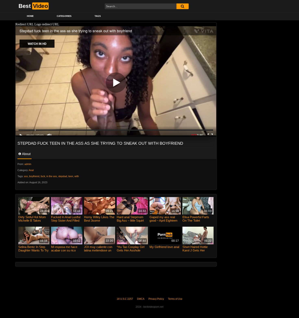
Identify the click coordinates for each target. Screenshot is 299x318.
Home (30, 16)
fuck (43, 176)
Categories (64, 16)
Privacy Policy (156, 299)
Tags (98, 16)
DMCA (140, 299)
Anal (31, 170)
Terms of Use (175, 299)
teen (70, 176)
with (76, 176)
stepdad (62, 176)
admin (27, 164)
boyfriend (34, 176)
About (26, 154)
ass (26, 176)
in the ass (51, 176)
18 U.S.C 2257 (125, 299)
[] (182, 6)
